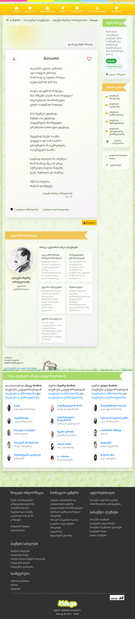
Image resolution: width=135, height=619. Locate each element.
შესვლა (111, 61)
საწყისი (16, 11)
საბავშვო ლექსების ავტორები (106, 527)
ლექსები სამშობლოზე (26, 209)
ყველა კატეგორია (118, 142)
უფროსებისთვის (47, 11)
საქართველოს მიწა (69, 405)
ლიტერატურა (77, 11)
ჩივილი (90, 222)
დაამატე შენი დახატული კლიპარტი (20, 368)
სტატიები (16, 588)
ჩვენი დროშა (65, 431)
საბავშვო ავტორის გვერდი (104, 500)
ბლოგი (14, 584)
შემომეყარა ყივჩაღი (27, 454)
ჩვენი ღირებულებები (22, 500)
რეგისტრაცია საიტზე (22, 511)
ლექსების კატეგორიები (102, 523)
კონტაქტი (16, 519)
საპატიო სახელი (24, 430)
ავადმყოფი (21, 417)
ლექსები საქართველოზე (56, 209)
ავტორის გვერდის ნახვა (21, 288)
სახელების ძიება (20, 555)
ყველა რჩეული (117, 74)
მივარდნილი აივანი (113, 405)
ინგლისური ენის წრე (61, 535)
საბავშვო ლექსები (36, 20)
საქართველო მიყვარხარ (65, 419)
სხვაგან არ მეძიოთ (26, 442)
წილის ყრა (107, 454)
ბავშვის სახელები (20, 551)
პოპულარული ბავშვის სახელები (28, 559)
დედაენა (106, 442)
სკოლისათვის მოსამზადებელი (66, 508)
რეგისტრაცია (114, 66)
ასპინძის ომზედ (110, 430)
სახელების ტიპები (20, 562)
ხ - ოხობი (63, 456)
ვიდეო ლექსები (98, 535)
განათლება (30, 11)
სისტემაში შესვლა (20, 526)
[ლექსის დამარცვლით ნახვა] (14, 58)
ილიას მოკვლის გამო (114, 417)
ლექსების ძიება (98, 531)
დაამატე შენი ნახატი (80, 44)
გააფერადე (116, 11)
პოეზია (63, 11)
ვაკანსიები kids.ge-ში (22, 515)
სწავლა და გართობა (97, 11)
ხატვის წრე (56, 531)
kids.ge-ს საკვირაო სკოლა (64, 519)
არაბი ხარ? (64, 444)
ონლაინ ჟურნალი (20, 581)
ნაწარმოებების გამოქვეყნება (105, 504)
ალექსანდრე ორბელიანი (69, 20)
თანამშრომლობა (20, 508)
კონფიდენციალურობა (22, 504)
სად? (17, 405)
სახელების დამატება (22, 566)
